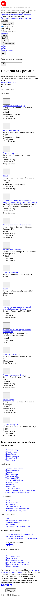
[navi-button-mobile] (3, 53)
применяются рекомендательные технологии (20, 571)
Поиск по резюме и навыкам (12, 59)
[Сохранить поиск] (3, 64)
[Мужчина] (6, 101)
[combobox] (11, 61)
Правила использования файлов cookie (16, 18)
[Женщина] (6, 196)
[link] (5, 40)
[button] (3, 46)
